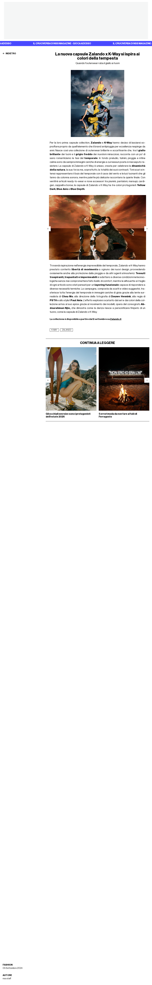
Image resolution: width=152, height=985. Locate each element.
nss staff (7, 978)
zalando (66, 330)
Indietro (10, 54)
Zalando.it (115, 319)
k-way (54, 330)
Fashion (8, 965)
